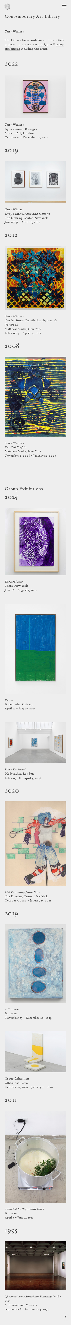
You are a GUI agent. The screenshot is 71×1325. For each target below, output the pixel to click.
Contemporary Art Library (32, 17)
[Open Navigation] (64, 5)
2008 (41, 44)
